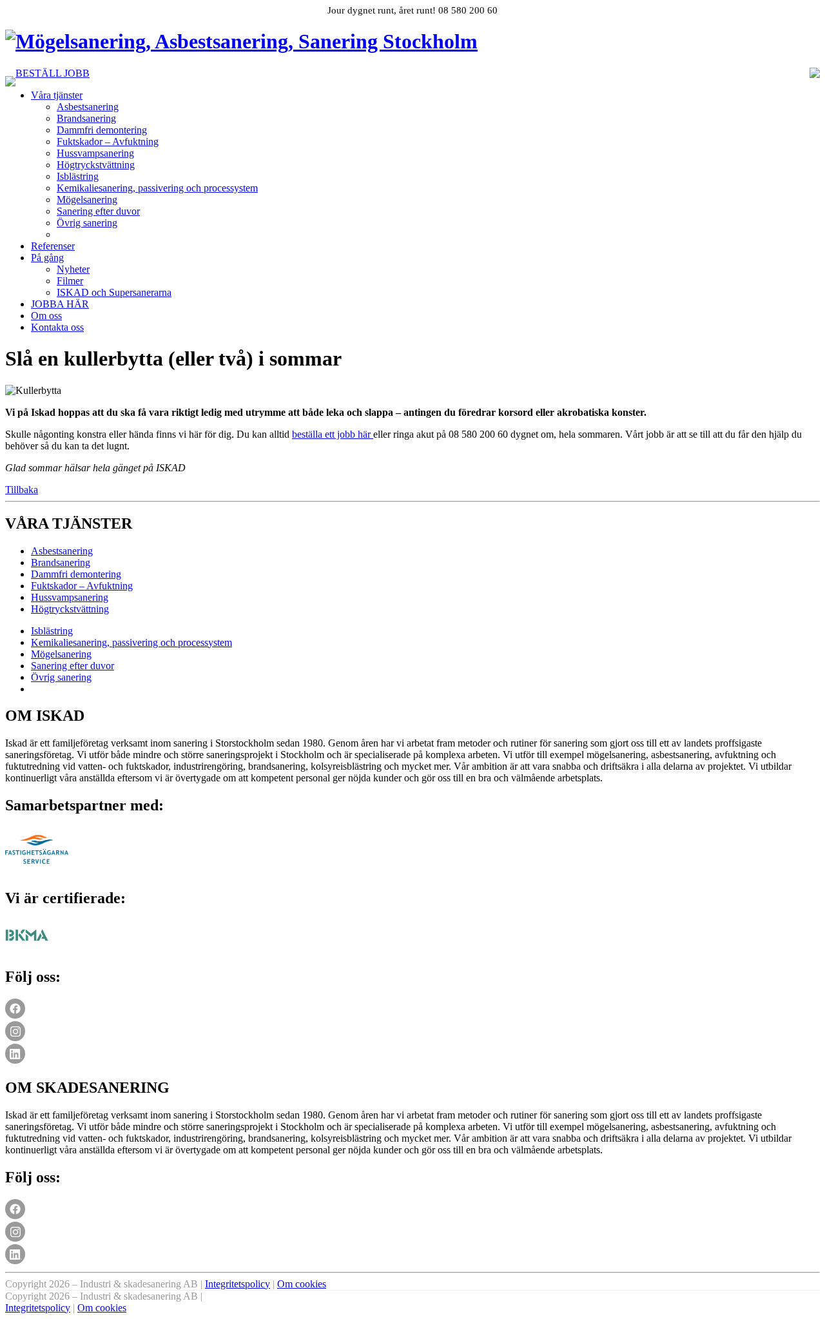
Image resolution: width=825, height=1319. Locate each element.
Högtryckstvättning (96, 164)
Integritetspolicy (237, 1283)
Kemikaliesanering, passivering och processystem (157, 187)
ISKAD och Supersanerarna (114, 292)
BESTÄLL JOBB (52, 73)
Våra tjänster (56, 95)
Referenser (53, 245)
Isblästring (78, 176)
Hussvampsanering (95, 153)
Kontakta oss (57, 327)
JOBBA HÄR (60, 303)
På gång (47, 257)
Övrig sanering (87, 222)
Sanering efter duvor (98, 211)
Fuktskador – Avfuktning (108, 141)
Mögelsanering (87, 199)
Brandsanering (86, 118)
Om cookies (301, 1283)
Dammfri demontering (102, 129)
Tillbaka (21, 489)
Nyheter (73, 269)
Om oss (46, 315)
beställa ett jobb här (332, 434)
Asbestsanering (88, 106)
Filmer (70, 280)
